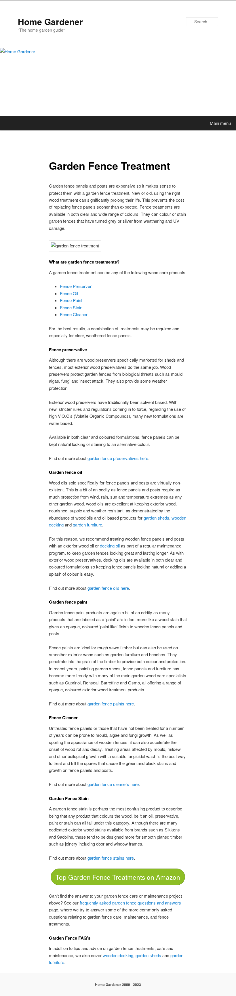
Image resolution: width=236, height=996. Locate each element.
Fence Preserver (76, 286)
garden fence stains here (110, 858)
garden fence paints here (110, 704)
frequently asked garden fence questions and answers (130, 903)
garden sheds (156, 518)
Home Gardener (50, 21)
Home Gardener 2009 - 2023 (118, 984)
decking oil (110, 546)
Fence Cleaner (73, 314)
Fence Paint (71, 300)
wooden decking (118, 955)
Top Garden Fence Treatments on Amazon (118, 876)
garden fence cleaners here (113, 784)
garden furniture (87, 525)
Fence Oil (69, 293)
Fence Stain (71, 307)
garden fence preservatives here (117, 458)
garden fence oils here (108, 588)
